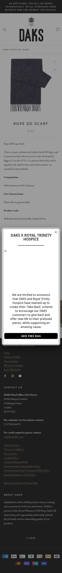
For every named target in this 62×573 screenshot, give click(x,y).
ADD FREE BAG (31, 336)
